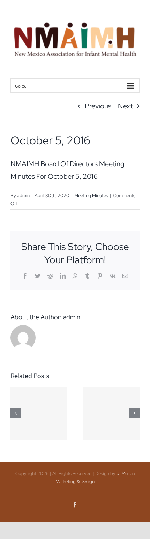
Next (125, 106)
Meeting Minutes (91, 196)
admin (23, 196)
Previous (98, 106)
